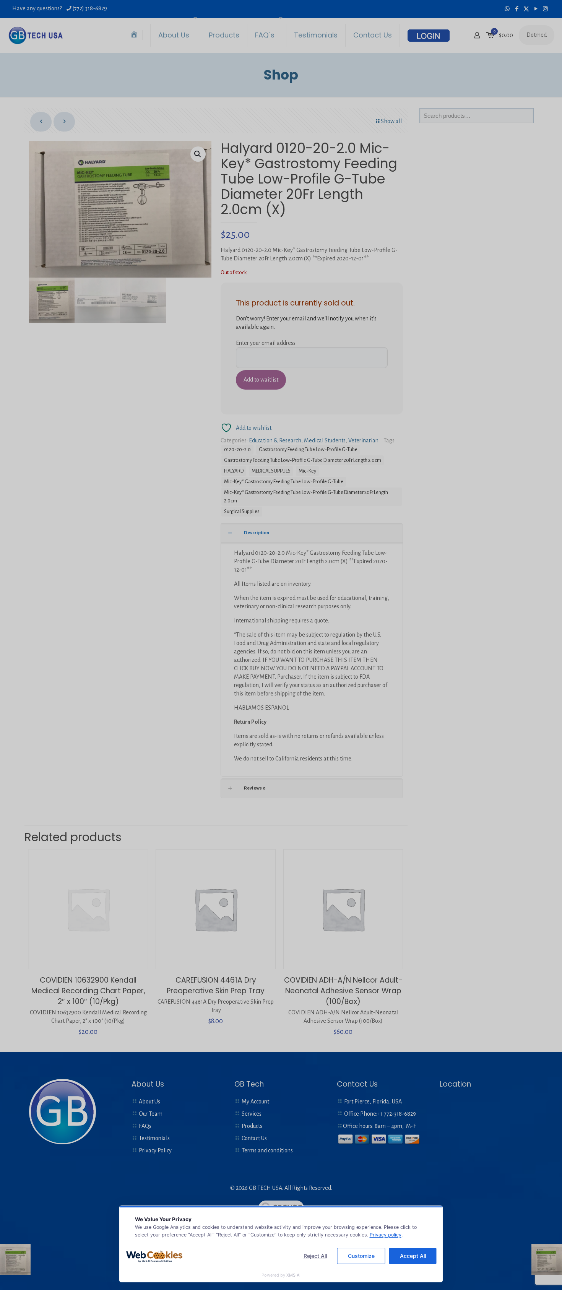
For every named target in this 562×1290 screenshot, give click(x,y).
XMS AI (293, 1275)
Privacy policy (385, 1235)
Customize (361, 1256)
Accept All (413, 1256)
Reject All (315, 1256)
